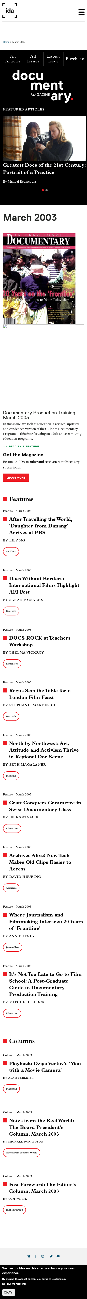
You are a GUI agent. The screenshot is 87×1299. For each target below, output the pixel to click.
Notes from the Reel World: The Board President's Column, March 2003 (41, 1127)
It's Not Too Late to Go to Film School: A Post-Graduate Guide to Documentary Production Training (45, 984)
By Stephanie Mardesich (30, 705)
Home (6, 42)
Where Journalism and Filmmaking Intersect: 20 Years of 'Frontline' (46, 921)
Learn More (15, 477)
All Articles (13, 58)
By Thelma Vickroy (23, 652)
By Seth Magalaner (24, 764)
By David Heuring (22, 877)
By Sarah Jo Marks (23, 600)
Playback (11, 1088)
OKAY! (9, 1292)
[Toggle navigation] (82, 10)
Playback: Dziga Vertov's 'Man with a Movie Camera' (45, 1067)
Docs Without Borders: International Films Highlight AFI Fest (44, 585)
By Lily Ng (14, 540)
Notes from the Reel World (21, 1152)
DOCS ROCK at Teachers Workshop (39, 641)
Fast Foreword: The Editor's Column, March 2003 (42, 1188)
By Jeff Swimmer (21, 817)
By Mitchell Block (24, 1002)
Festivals (11, 610)
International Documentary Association (9, 10)
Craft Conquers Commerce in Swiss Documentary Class (45, 806)
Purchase (75, 58)
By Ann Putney (19, 936)
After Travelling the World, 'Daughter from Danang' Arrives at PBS (40, 525)
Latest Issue (53, 58)
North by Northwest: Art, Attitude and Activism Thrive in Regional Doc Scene (44, 750)
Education (12, 663)
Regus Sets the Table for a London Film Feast (40, 694)
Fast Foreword (14, 1209)
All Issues (33, 58)
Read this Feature (24, 446)
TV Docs (11, 551)
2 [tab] (46, 190)
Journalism (12, 947)
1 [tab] (42, 190)
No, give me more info (14, 1284)
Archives (11, 887)
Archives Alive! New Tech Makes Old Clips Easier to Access (40, 862)
